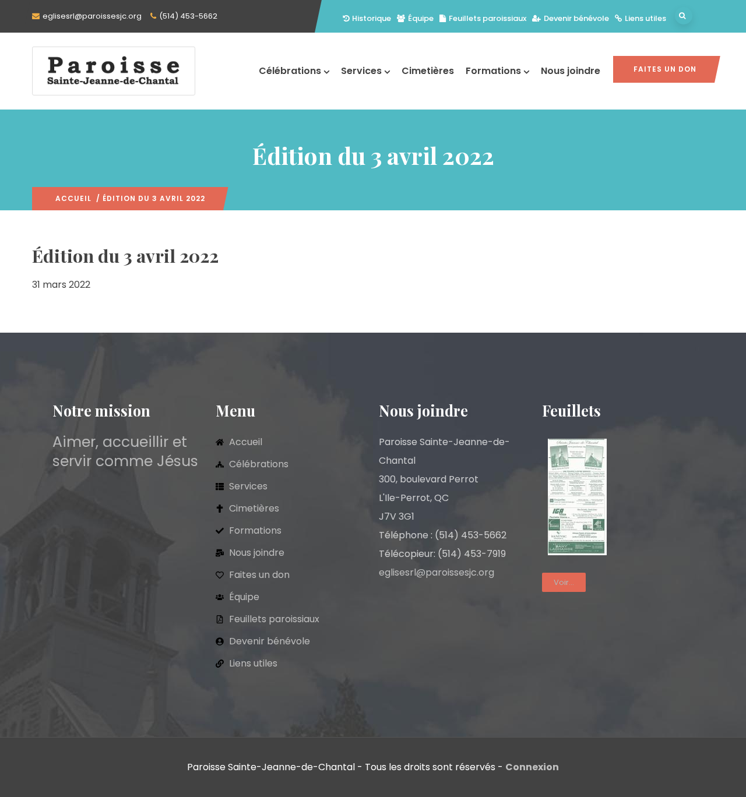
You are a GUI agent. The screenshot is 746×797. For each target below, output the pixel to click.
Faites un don (665, 69)
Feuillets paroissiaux (487, 18)
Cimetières (428, 70)
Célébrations (290, 70)
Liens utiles (645, 18)
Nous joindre (570, 70)
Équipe (421, 18)
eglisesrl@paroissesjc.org (92, 16)
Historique (371, 18)
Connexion (532, 767)
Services (361, 70)
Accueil (73, 198)
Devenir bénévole (576, 18)
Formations (493, 70)
